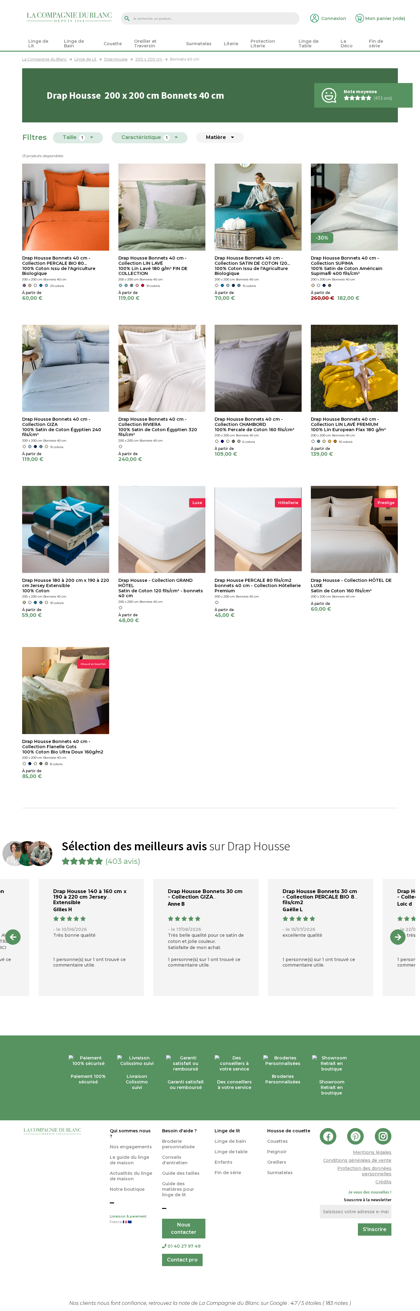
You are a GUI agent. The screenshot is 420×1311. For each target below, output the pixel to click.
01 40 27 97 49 (184, 1246)
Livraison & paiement (128, 1219)
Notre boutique (127, 1189)
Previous (13, 937)
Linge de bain (230, 1141)
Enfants (223, 1162)
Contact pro (182, 1260)
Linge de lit (227, 1131)
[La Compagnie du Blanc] (69, 16)
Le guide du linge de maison (129, 1160)
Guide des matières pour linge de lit (178, 1189)
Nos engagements (131, 1147)
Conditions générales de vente (357, 1160)
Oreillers (276, 1162)
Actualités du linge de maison (131, 1176)
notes (337, 1303)
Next (398, 937)
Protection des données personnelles (364, 1171)
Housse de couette (288, 1131)
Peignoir (277, 1151)
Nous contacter (183, 1228)
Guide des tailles (181, 1173)
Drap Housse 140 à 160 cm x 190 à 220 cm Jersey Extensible (89, 896)
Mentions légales (372, 1152)
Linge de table (231, 1151)
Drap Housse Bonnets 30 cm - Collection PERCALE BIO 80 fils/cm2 (320, 896)
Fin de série (228, 1172)
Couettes (277, 1141)
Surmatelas (280, 1172)
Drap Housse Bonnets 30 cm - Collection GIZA (205, 894)
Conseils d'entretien (175, 1160)
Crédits (383, 1182)
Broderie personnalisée (178, 1144)
